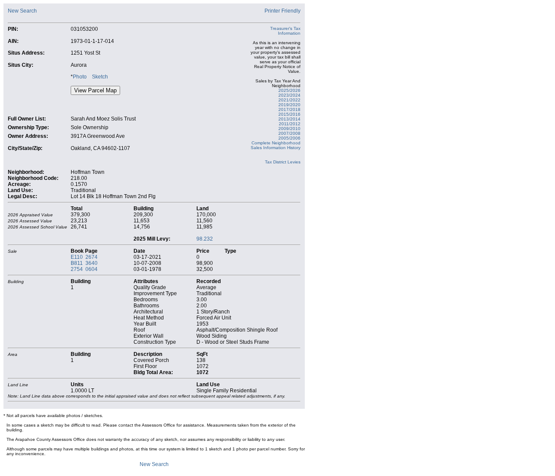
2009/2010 (289, 128)
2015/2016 (289, 114)
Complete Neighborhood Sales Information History (275, 145)
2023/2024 (289, 95)
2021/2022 (289, 100)
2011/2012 (289, 123)
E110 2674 (84, 257)
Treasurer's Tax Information (285, 31)
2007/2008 (289, 133)
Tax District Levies (282, 162)
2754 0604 (84, 269)
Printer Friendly (282, 11)
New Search (22, 11)
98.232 (204, 239)
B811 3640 (84, 263)
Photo (80, 77)
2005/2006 (289, 138)
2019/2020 (289, 104)
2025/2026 (289, 90)
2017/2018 (289, 109)
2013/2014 (289, 119)
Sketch (100, 77)
